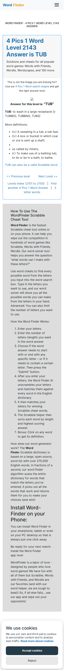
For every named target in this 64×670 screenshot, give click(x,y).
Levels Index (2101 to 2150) (26, 183)
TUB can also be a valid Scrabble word (31, 165)
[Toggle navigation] (56, 5)
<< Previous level (18, 176)
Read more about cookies (37, 641)
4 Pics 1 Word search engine (32, 86)
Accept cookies (32, 650)
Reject (32, 660)
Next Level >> (48, 176)
